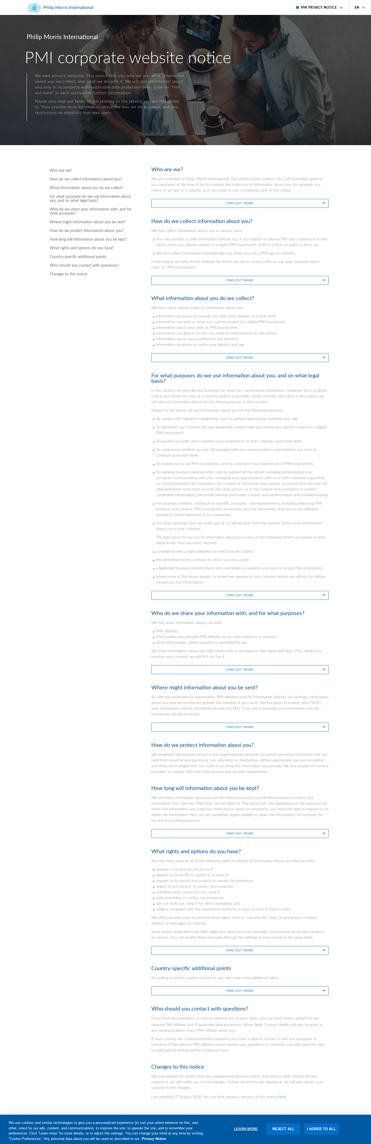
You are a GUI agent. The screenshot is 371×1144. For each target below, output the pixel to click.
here (259, 1024)
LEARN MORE (246, 1129)
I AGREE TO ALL (321, 1129)
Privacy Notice (154, 1138)
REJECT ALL (283, 1129)
